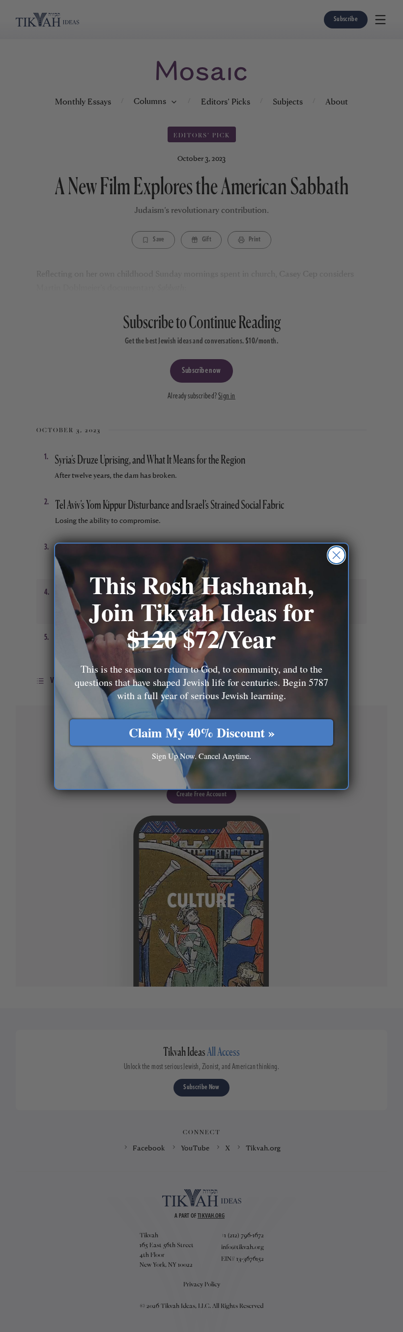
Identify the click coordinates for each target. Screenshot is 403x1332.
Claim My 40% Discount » (202, 732)
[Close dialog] (336, 555)
